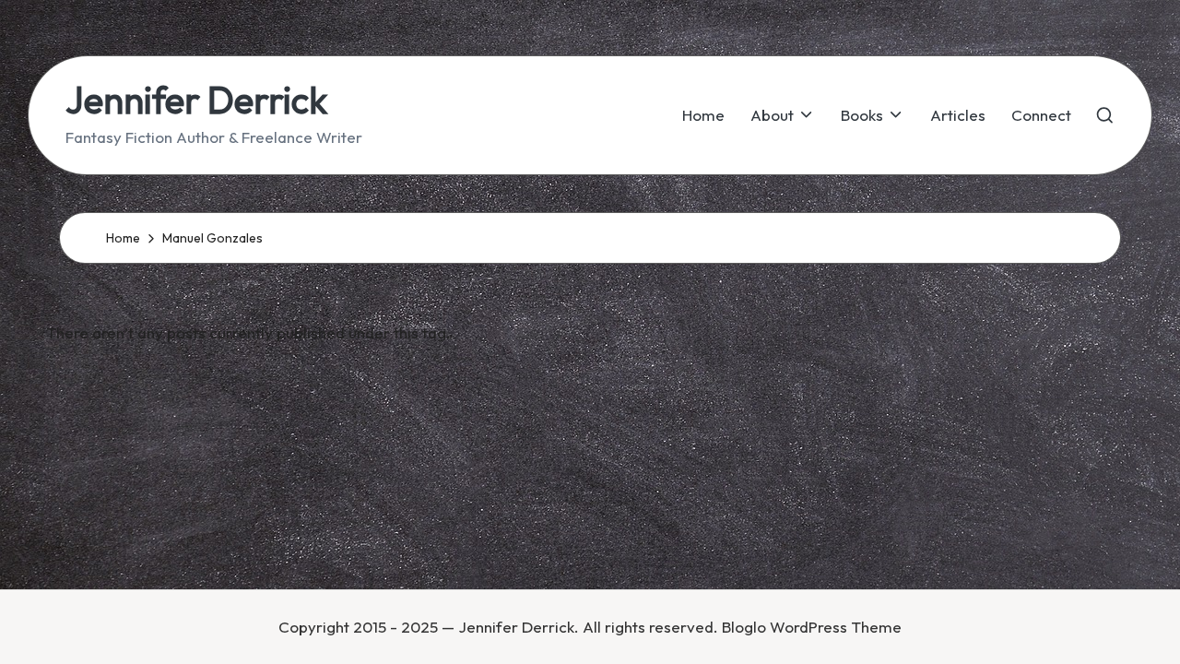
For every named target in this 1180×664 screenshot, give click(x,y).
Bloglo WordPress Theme (812, 626)
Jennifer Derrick (196, 99)
